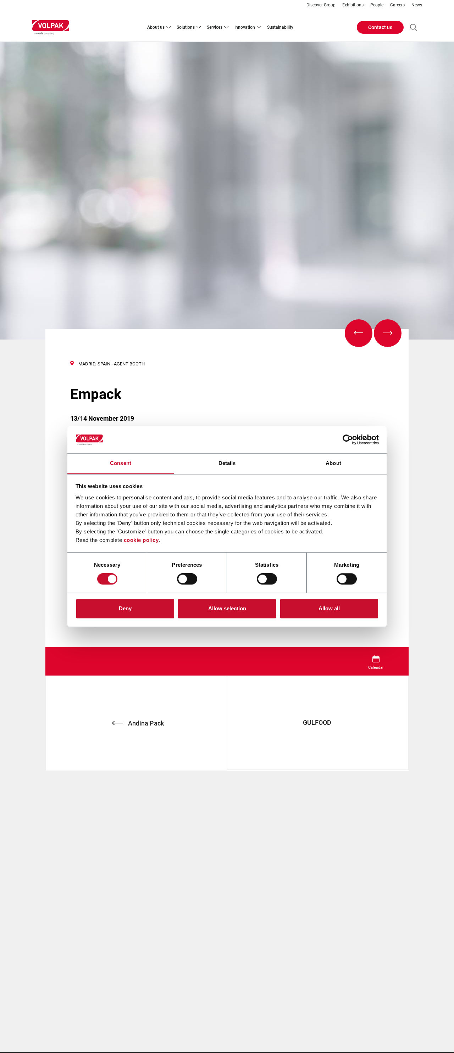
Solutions (186, 27)
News (416, 5)
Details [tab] (227, 463)
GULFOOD (318, 722)
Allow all (329, 608)
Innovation (244, 27)
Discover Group (321, 5)
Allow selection (227, 608)
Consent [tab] (120, 463)
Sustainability (280, 27)
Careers (397, 5)
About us (156, 27)
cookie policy (141, 540)
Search (413, 27)
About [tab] (333, 463)
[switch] (187, 578)
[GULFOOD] (388, 333)
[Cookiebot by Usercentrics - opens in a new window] (348, 439)
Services (214, 27)
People (376, 5)
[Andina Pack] (358, 333)
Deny (125, 608)
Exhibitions (353, 5)
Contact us (380, 27)
